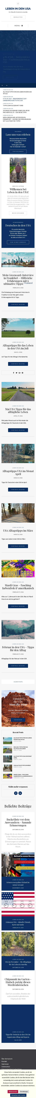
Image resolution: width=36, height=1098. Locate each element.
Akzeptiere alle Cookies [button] (18, 1095)
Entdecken (18, 719)
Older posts (18, 682)
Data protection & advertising (12, 1069)
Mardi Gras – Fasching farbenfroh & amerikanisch (18, 586)
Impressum (5, 1064)
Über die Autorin (7, 1059)
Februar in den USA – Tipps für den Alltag (18, 648)
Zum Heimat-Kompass (18, 242)
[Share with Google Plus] (19, 373)
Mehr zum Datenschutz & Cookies (18, 1088)
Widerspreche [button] (13, 1091)
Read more (10, 72)
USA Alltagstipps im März (18, 530)
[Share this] (13, 373)
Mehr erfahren (18, 213)
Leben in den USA (8, 54)
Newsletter (18, 17)
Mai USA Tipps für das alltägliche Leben (18, 410)
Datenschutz (6, 1066)
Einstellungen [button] (24, 1091)
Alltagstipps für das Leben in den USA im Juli (18, 347)
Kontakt (4, 1061)
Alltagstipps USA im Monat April (18, 472)
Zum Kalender (18, 151)
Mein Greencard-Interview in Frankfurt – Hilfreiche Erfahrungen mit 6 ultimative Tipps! (18, 279)
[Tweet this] (16, 373)
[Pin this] (22, 373)
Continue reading (18, 304)
